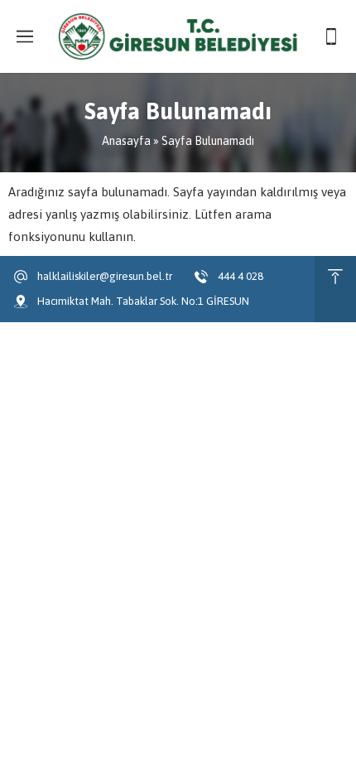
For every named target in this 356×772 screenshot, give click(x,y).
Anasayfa (126, 140)
